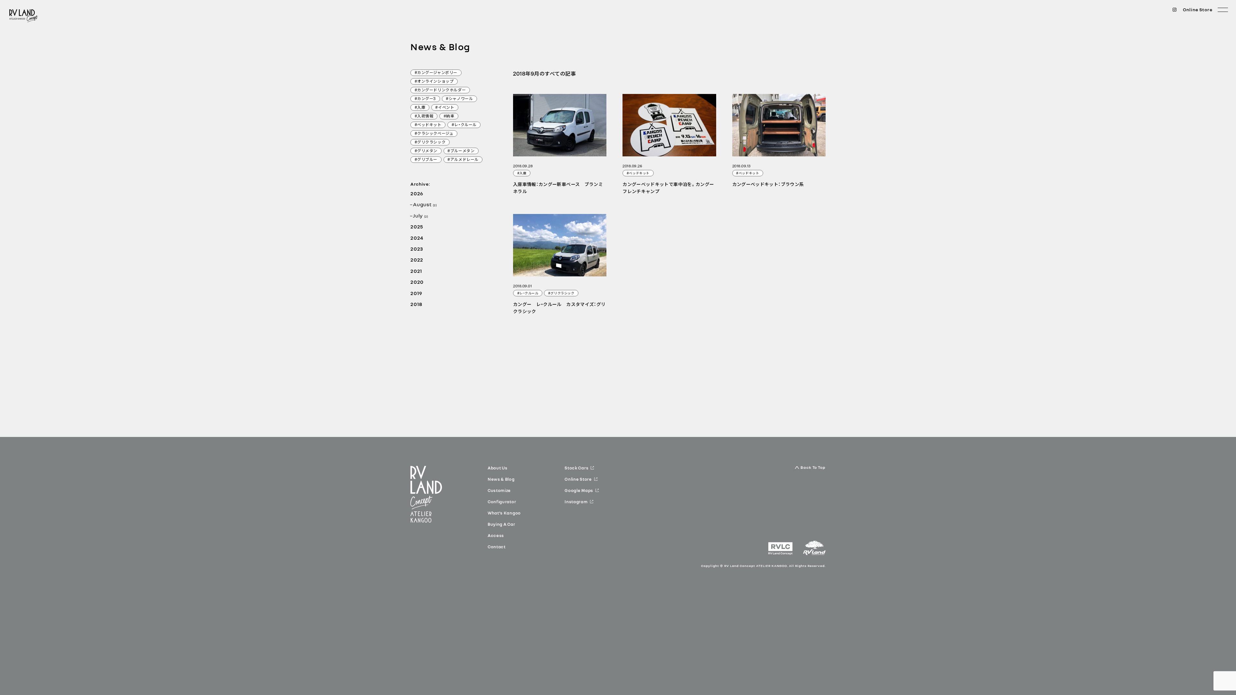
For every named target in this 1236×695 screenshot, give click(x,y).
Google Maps (579, 490)
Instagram (576, 501)
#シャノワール (459, 99)
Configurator (502, 501)
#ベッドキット (428, 125)
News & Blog (501, 479)
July (420, 215)
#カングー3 (425, 99)
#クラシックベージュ (434, 134)
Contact (497, 546)
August (425, 204)
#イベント (444, 108)
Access (496, 535)
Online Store (1198, 9)
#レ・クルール (464, 125)
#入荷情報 (424, 116)
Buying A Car (501, 524)
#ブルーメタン (460, 151)
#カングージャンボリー (436, 73)
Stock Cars (576, 467)
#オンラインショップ (434, 82)
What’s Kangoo (504, 512)
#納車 (449, 116)
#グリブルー (426, 160)
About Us (498, 467)
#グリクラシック (430, 142)
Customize (499, 490)
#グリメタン (426, 151)
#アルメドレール (463, 160)
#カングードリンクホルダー (440, 90)
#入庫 (420, 108)
